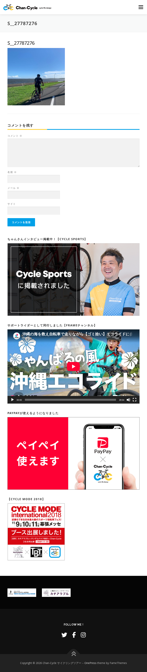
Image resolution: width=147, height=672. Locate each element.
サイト (11, 204)
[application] (73, 366)
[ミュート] (128, 400)
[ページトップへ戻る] (73, 654)
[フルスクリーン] (134, 400)
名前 (12, 172)
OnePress (90, 663)
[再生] (12, 400)
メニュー (140, 7)
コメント (14, 135)
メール (13, 188)
